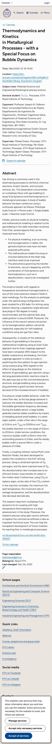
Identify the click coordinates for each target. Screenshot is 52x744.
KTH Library (8, 647)
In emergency (9, 658)
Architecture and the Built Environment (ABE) (26, 585)
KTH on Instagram (11, 684)
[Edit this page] (3, 567)
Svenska (33, 12)
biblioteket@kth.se (12, 557)
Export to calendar (16, 160)
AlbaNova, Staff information (16, 629)
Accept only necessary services (25, 728)
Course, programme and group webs (21, 641)
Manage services (17, 720)
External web (9, 653)
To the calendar (10, 544)
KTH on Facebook (11, 673)
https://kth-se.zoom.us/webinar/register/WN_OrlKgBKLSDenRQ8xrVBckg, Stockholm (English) (25, 77)
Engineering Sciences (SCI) (16, 600)
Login (47, 2)
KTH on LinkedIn (10, 678)
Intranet (6, 2)
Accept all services (19, 735)
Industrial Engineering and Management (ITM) (25, 615)
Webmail (6, 635)
